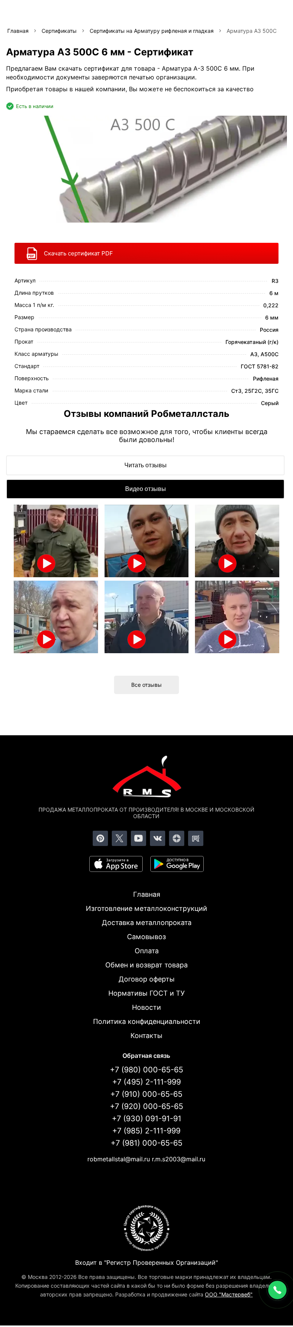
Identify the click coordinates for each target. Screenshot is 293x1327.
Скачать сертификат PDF (78, 253)
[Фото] (146, 169)
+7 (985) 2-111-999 (146, 1130)
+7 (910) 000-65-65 (146, 1094)
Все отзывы (146, 684)
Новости (146, 1007)
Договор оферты (147, 979)
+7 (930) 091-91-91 (146, 1118)
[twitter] (119, 838)
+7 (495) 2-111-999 (146, 1081)
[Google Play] (177, 864)
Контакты (146, 1036)
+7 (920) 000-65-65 (146, 1106)
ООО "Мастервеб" (229, 1294)
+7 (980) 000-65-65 (146, 1069)
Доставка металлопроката (147, 923)
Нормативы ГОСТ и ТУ (146, 993)
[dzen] (176, 838)
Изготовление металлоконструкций (146, 908)
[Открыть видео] (56, 541)
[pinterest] (100, 838)
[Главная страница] (146, 778)
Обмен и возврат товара (146, 965)
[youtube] (138, 838)
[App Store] (116, 864)
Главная (146, 894)
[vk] (157, 838)
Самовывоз (146, 937)
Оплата (147, 951)
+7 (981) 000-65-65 (146, 1143)
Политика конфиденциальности (146, 1021)
